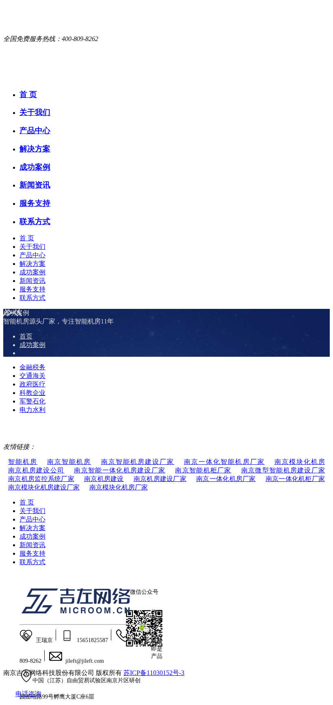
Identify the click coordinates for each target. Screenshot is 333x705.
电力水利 (32, 409)
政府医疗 (32, 384)
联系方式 (34, 221)
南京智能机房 (69, 461)
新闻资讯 (34, 185)
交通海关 (32, 375)
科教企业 (32, 392)
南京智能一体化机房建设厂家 (119, 470)
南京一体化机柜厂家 (295, 478)
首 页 (28, 94)
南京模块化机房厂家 (118, 487)
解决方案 (34, 148)
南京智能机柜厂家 (203, 470)
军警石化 (32, 401)
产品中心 (34, 130)
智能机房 (22, 461)
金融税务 (32, 367)
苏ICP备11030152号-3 (153, 672)
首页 (25, 336)
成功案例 (34, 167)
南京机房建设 (104, 478)
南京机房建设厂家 (160, 478)
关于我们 (34, 112)
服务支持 (34, 203)
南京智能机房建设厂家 (138, 461)
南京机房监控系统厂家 (41, 478)
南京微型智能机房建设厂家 (283, 470)
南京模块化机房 (300, 461)
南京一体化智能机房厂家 (224, 461)
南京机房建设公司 (36, 470)
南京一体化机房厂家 (226, 478)
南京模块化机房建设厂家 (44, 487)
